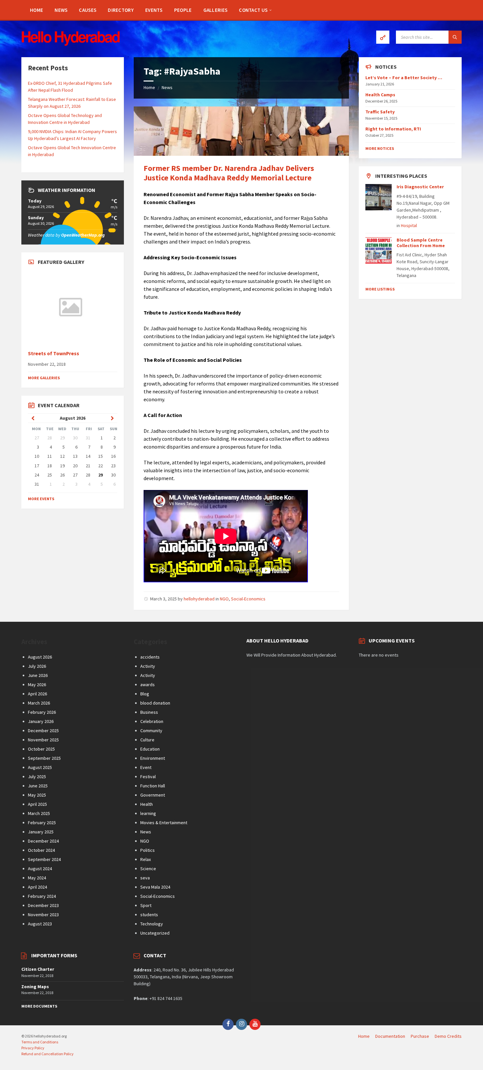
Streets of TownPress (53, 353)
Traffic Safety (380, 112)
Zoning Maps (35, 986)
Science (148, 869)
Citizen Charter (37, 969)
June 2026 (38, 675)
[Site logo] (70, 44)
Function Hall (152, 786)
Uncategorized (155, 933)
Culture (147, 740)
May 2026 (37, 684)
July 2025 (37, 776)
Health (146, 804)
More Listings (380, 289)
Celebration (151, 721)
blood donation (155, 703)
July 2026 (37, 666)
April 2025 (37, 804)
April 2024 (37, 887)
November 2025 (43, 740)
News (167, 87)
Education (150, 749)
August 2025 (40, 767)
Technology (151, 924)
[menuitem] (36, 9)
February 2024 (42, 896)
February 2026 (42, 712)
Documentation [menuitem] (390, 1036)
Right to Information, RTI (393, 129)
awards (147, 684)
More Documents (39, 1006)
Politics (147, 850)
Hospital (409, 225)
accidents (150, 657)
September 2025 (44, 758)
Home (149, 87)
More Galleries (44, 377)
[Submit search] (455, 37)
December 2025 (43, 730)
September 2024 (44, 859)
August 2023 (40, 924)
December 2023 (43, 905)
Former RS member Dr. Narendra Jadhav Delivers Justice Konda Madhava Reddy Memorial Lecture (229, 173)
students (149, 915)
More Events (41, 498)
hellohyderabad (199, 599)
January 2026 (41, 721)
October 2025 (41, 749)
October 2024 (41, 850)
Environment (152, 758)
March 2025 (39, 813)
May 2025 (37, 795)
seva (145, 878)
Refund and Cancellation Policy (47, 1053)
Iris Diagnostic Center (420, 187)
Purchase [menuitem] (420, 1036)
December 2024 (43, 841)
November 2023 (43, 915)
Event (145, 767)
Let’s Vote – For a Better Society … (403, 78)
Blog (144, 694)
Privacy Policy (32, 1047)
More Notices (379, 148)
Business (149, 712)
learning (148, 813)
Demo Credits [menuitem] (448, 1036)
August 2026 (40, 657)
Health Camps (380, 95)
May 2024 (37, 878)
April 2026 (37, 694)
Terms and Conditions (39, 1041)
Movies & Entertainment (163, 823)
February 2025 (42, 823)
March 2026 (39, 703)
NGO (224, 599)
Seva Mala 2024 (155, 887)
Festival (148, 776)
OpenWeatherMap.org (83, 235)
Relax (145, 859)
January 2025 (41, 832)
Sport (145, 905)
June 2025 (38, 786)
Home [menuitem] (364, 1036)
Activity (147, 666)
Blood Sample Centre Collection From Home (421, 242)
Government (152, 795)
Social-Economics (248, 599)
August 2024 (40, 869)
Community (151, 730)
